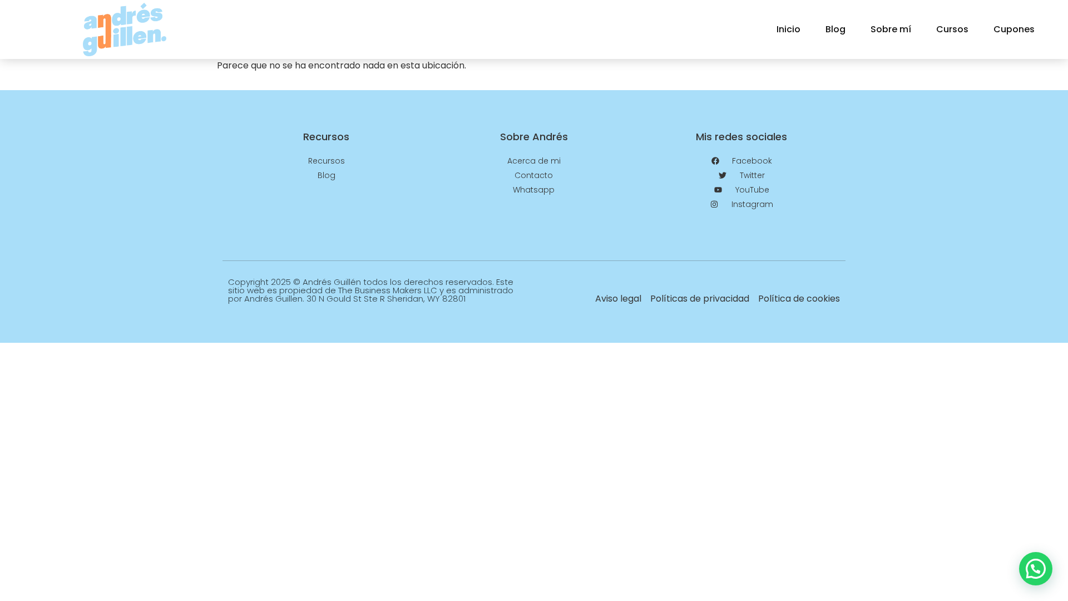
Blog (835, 29)
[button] (1035, 568)
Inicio (788, 29)
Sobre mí (891, 29)
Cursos (952, 29)
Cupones (1014, 29)
